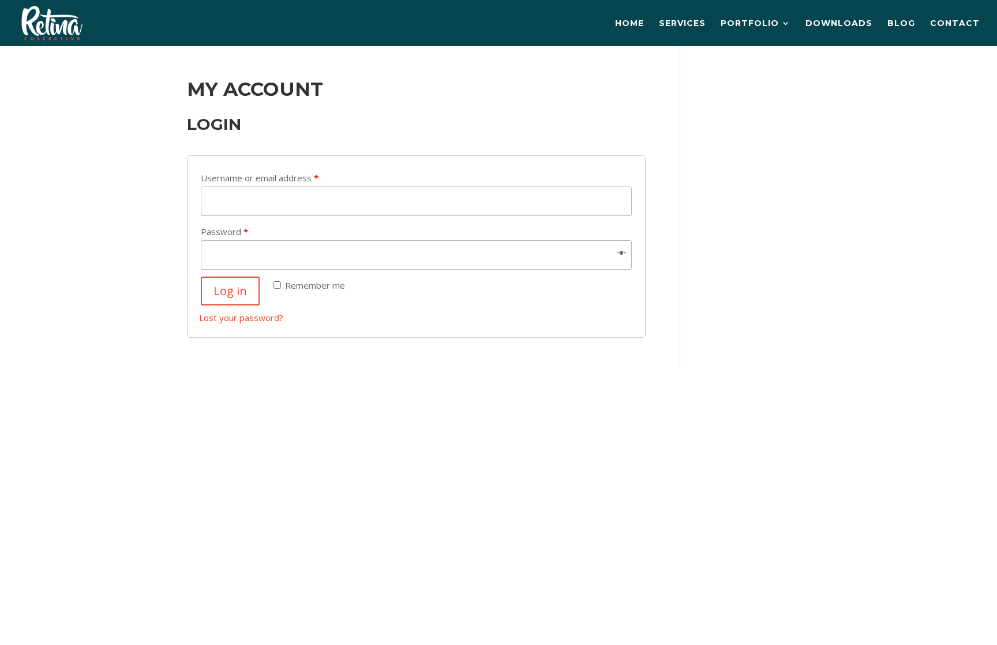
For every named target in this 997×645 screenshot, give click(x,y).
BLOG (901, 23)
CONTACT (955, 23)
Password (224, 231)
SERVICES (682, 23)
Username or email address (259, 178)
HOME (629, 23)
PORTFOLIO (750, 23)
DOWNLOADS (838, 23)
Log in (230, 291)
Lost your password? (241, 317)
